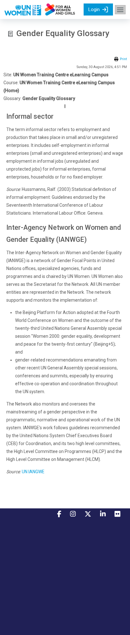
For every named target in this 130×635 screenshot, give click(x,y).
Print (123, 59)
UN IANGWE (33, 471)
